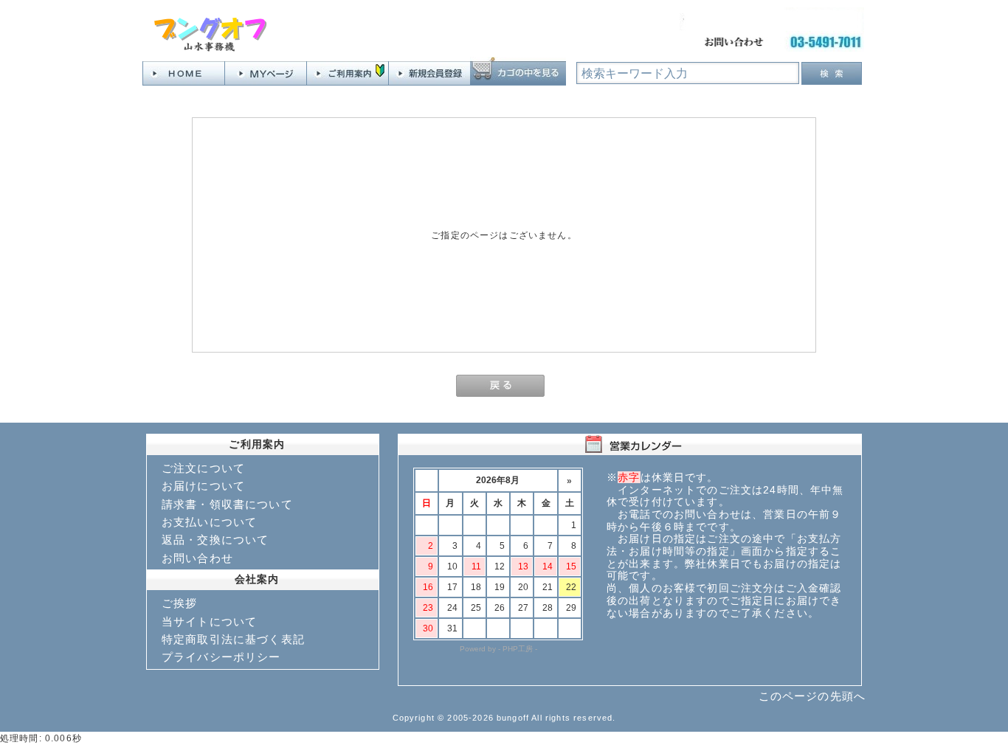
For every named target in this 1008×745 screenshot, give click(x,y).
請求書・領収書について (227, 504)
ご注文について (203, 468)
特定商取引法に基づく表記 (233, 639)
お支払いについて (209, 522)
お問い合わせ (197, 558)
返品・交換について (215, 539)
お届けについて (203, 485)
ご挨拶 (179, 603)
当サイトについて (209, 621)
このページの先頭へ (812, 696)
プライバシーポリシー (221, 657)
